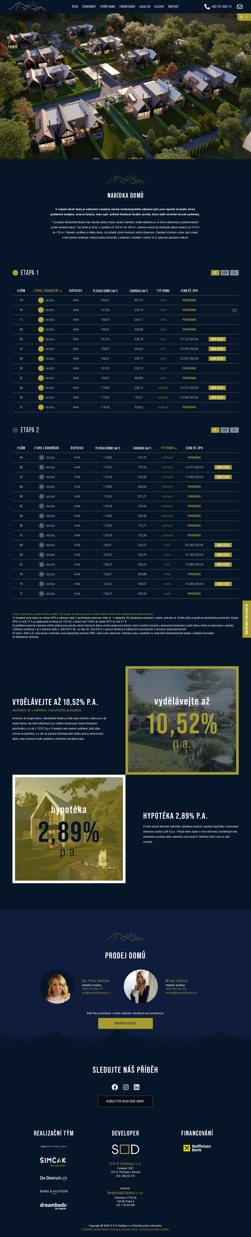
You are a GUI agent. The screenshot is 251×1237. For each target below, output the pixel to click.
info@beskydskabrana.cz (96, 992)
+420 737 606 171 (92, 988)
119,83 (105, 387)
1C (21, 319)
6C (21, 564)
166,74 (142, 554)
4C (21, 477)
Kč (215, 272)
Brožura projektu (247, 619)
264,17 (138, 319)
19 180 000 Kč (194, 554)
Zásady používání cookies (154, 1229)
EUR (224, 272)
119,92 (105, 397)
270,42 (142, 506)
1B (21, 310)
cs (241, 17)
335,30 (142, 593)
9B (21, 525)
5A (21, 387)
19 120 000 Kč (189, 339)
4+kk (76, 300)
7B (21, 584)
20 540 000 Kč (194, 545)
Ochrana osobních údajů (124, 1229)
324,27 (142, 545)
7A (21, 574)
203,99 (142, 516)
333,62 (138, 407)
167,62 (105, 310)
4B (21, 467)
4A (21, 457)
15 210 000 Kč (189, 387)
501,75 (138, 300)
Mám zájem (217, 339)
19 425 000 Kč (189, 349)
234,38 (142, 477)
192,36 (142, 535)
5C (21, 407)
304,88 (142, 574)
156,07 (105, 319)
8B (21, 496)
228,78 (138, 339)
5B (21, 397)
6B (21, 554)
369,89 (138, 378)
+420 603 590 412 (176, 988)
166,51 (105, 300)
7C (21, 593)
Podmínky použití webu (95, 1229)
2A (21, 329)
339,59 (138, 329)
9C (21, 535)
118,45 (105, 407)
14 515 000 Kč (194, 467)
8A (21, 486)
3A (21, 358)
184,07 (142, 584)
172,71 (142, 525)
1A (21, 300)
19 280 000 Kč (194, 584)
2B (21, 339)
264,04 (142, 486)
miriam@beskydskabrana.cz (181, 992)
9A (21, 516)
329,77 (138, 358)
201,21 (142, 496)
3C (21, 378)
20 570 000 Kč (189, 358)
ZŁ (234, 272)
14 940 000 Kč (194, 477)
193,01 (138, 397)
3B (21, 368)
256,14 (138, 387)
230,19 (138, 368)
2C (21, 349)
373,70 (142, 457)
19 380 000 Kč (194, 564)
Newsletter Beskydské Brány (125, 1101)
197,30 (142, 467)
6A (21, 545)
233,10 (138, 310)
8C (21, 506)
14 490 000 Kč (189, 397)
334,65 (138, 349)
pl (246, 17)
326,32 (142, 564)
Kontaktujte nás (125, 1023)
